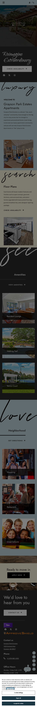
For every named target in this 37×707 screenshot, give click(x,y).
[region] (18, 690)
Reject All (18, 698)
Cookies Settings (18, 692)
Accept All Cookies (18, 703)
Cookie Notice (10, 689)
